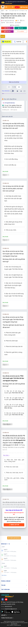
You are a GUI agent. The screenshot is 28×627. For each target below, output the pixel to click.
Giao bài (8, 31)
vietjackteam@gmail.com (10, 608)
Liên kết (3, 615)
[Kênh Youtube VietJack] (6, 599)
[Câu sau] (19, 87)
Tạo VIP (17, 7)
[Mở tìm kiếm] (12, 7)
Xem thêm (4, 575)
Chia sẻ (8, 28)
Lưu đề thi (21, 31)
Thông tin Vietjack (6, 618)
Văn (6, 10)
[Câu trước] (9, 87)
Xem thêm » (6, 455)
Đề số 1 (3, 36)
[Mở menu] (6, 7)
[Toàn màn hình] (24, 91)
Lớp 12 (2, 10)
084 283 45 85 (8, 606)
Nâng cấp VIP (14, 524)
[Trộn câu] (21, 91)
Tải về (21, 28)
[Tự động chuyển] (17, 91)
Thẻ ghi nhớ (7, 41)
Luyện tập (18, 41)
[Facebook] (2, 599)
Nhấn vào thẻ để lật (14, 82)
